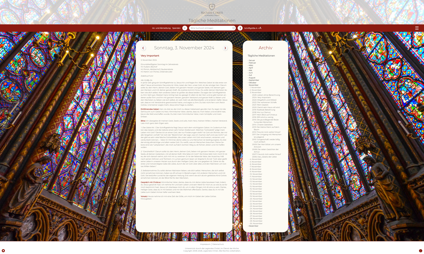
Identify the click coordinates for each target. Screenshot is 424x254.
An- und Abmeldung (161, 28)
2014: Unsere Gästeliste (262, 125)
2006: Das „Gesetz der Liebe (264, 157)
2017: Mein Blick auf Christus (264, 115)
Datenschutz (218, 244)
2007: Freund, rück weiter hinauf (266, 154)
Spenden (176, 28)
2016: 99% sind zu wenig (262, 117)
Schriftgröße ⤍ (252, 28)
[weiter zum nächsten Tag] (225, 48)
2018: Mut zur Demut (261, 112)
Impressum (205, 244)
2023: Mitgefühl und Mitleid (264, 100)
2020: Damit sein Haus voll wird (266, 107)
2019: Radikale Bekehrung (263, 110)
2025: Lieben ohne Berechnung (266, 95)
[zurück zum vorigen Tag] (143, 48)
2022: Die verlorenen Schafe (264, 102)
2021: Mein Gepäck (260, 105)
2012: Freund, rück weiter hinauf (266, 132)
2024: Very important (261, 97)
